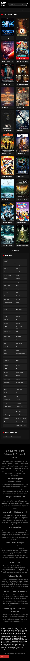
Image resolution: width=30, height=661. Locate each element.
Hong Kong (7, 336)
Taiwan (18, 399)
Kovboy (6, 365)
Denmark (6, 306)
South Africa (19, 389)
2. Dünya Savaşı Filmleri (8, 260)
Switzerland (7, 399)
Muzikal (6, 375)
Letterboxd (17, 10)
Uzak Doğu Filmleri (21, 418)
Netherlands (7, 379)
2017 (12, 436)
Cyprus (18, 299)
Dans (17, 302)
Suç (17, 396)
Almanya (18, 265)
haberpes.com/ (5, 649)
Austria (18, 278)
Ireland (6, 346)
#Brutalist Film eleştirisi (16, 643)
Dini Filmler (19, 306)
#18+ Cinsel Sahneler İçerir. (16, 638)
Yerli (5, 425)
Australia (6, 278)
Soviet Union (19, 393)
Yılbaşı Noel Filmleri (21, 425)
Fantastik (6, 316)
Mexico (6, 372)
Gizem (5, 326)
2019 (18, 436)
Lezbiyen (18, 365)
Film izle (3, 4)
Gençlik (6, 323)
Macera (18, 369)
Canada (6, 292)
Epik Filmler (19, 309)
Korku (17, 360)
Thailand (18, 403)
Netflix (18, 375)
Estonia (18, 313)
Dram (5, 309)
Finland (6, 319)
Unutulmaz (6, 418)
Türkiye (6, 410)
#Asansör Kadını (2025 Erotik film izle (17, 632)
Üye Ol (23, 10)
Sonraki (17, 250)
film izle (8, 646)
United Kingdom (8, 415)
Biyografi (18, 285)
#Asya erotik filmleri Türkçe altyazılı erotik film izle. (13, 634)
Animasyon (19, 268)
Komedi (18, 357)
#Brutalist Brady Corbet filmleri (10, 639)
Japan (17, 350)
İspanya (18, 346)
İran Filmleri (19, 343)
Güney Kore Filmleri (19, 327)
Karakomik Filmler (20, 353)
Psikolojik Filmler (20, 382)
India (5, 340)
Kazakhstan (7, 357)
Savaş (5, 389)
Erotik (5, 313)
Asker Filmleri (7, 275)
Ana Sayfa (3, 10)
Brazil (5, 289)
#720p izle (17, 629)
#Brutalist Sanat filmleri (15, 636)
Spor (5, 396)
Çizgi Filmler (19, 295)
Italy (5, 350)
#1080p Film (4, 629)
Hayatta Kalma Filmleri (7, 332)
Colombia (6, 299)
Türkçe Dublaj (19, 406)
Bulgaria (18, 289)
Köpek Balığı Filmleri (7, 361)
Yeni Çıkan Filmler (20, 421)
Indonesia (19, 340)
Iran (5, 343)
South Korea (7, 393)
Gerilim (18, 323)
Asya (17, 275)
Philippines (7, 382)
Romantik (6, 386)
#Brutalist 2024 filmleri (11, 641)
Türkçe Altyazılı (8, 406)
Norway (18, 379)
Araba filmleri (7, 271)
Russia (18, 386)
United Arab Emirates (19, 410)
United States (19, 415)
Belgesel (6, 282)
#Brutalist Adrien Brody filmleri (10, 644)
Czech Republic (8, 302)
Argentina (18, 271)
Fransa (18, 319)
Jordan (5, 353)
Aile (17, 260)
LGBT (5, 369)
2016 (6, 436)
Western (6, 421)
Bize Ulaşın (10, 10)
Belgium (18, 282)
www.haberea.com (17, 647)
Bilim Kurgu (7, 285)
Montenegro (19, 372)
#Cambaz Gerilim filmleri (8, 633)
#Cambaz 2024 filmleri (15, 630)
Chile (17, 292)
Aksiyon (6, 265)
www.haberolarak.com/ (17, 646)
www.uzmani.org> (6, 647)
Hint (17, 331)
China (5, 295)
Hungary (18, 336)
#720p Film (11, 629)
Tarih (5, 403)
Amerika (6, 268)
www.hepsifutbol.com (16, 649)
